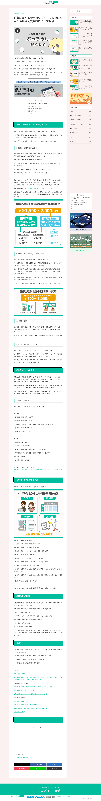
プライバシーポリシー (67, 796)
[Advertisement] (38, 739)
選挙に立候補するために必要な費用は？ (38, 103)
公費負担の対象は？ (33, 111)
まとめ (30, 113)
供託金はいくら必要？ (34, 106)
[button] (54, 768)
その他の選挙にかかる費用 (35, 108)
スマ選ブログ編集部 (21, 757)
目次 (36, 100)
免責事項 (59, 796)
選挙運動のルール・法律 (19, 13)
